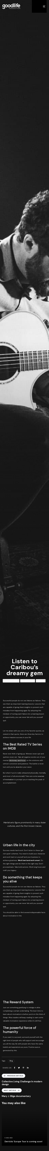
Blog (11, 1061)
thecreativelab (11, 680)
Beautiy (40, 681)
